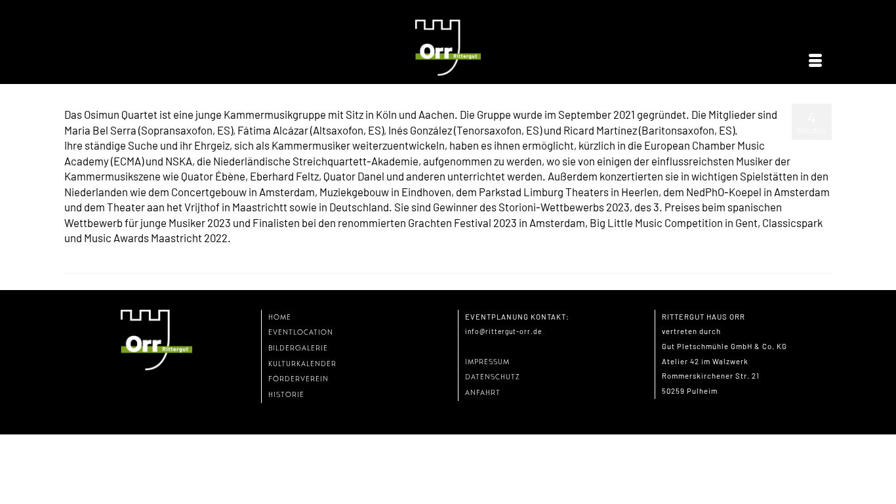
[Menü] (815, 61)
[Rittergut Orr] (448, 48)
